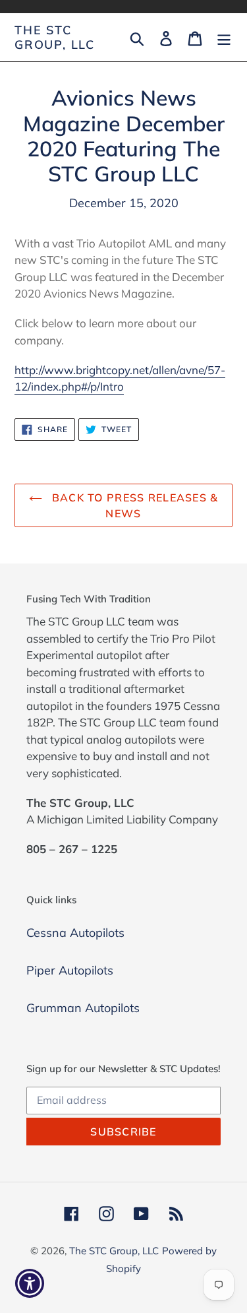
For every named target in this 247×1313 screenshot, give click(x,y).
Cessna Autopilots (75, 932)
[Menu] (223, 37)
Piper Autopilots (69, 970)
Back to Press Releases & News (134, 505)
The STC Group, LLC (54, 37)
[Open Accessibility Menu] (30, 1283)
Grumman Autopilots (83, 1007)
